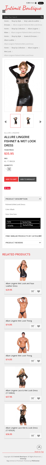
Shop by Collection (18, 29)
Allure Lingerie (33, 29)
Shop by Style (16, 21)
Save (8, 188)
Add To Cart (33, 291)
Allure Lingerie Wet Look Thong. (19, 355)
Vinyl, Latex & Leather (31, 21)
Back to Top (39, 452)
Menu (41, 3)
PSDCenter (35, 461)
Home (6, 21)
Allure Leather (9, 40)
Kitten (6, 32)
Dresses (7, 25)
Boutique (23, 7)
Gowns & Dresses (30, 36)
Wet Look (7, 51)
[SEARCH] (42, 17)
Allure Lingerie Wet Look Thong (19, 321)
